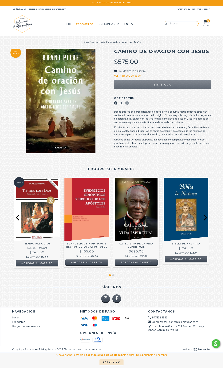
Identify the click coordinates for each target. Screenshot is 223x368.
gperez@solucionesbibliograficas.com (47, 9)
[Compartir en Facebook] (115, 103)
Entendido (111, 361)
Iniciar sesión (203, 9)
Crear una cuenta (186, 9)
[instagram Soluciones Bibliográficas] (105, 298)
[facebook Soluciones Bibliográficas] (116, 298)
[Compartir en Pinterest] (127, 103)
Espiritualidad (97, 42)
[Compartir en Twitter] (121, 103)
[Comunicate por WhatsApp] (216, 343)
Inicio (67, 24)
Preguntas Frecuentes (115, 24)
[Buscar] (165, 23)
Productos (85, 24)
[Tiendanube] (195, 350)
